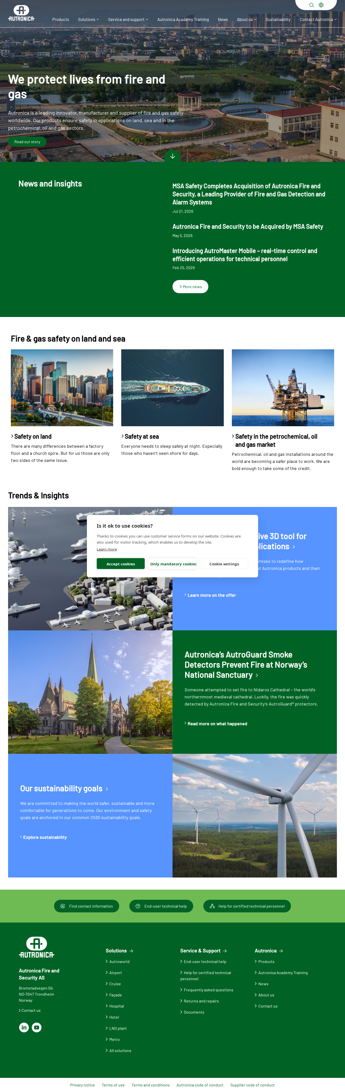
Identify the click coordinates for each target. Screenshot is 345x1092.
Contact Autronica (316, 19)
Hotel (114, 1017)
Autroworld (119, 961)
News (223, 19)
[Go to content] (172, 156)
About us (245, 19)
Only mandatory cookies (173, 563)
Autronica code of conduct (200, 1084)
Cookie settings (224, 563)
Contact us (31, 1010)
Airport (115, 972)
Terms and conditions (151, 1084)
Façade (115, 994)
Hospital (116, 1005)
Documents (194, 1012)
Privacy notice (82, 1084)
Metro (114, 1039)
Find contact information (91, 906)
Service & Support (200, 950)
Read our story (27, 141)
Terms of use (113, 1084)
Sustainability (278, 19)
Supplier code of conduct (252, 1084)
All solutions (120, 1050)
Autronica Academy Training (183, 19)
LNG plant (118, 1028)
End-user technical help (165, 906)
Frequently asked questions (208, 989)
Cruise (115, 983)
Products (60, 19)
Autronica (266, 950)
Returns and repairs (201, 1000)
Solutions (86, 19)
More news (192, 286)
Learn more (107, 548)
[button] (311, 5)
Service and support (126, 19)
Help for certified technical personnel (251, 906)
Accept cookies (121, 563)
